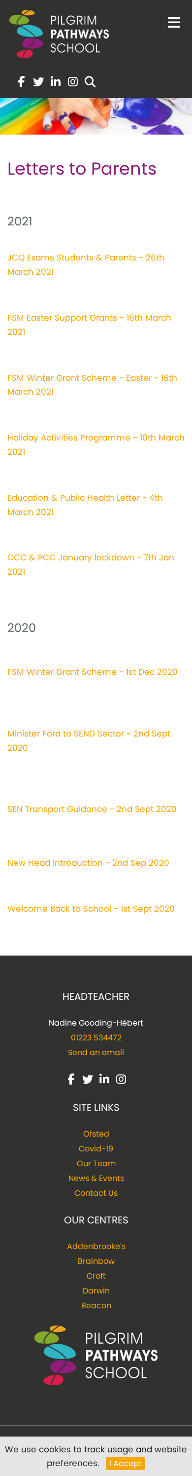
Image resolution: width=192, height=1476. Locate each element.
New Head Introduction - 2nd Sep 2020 (88, 863)
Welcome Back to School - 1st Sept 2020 (91, 909)
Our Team (96, 1163)
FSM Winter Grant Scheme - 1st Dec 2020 (92, 672)
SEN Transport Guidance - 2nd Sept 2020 (92, 809)
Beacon (96, 1305)
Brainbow (96, 1261)
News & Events (96, 1178)
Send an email (96, 1052)
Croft (96, 1276)
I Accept (125, 1463)
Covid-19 (96, 1148)
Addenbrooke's (96, 1246)
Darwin (96, 1290)
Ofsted (96, 1134)
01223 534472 (96, 1037)
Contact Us (96, 1193)
